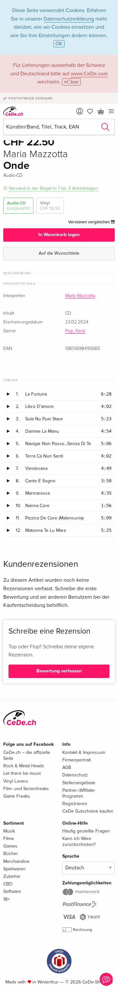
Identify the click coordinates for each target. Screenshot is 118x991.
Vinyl (50, 206)
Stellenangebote (78, 783)
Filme (8, 838)
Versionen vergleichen (89, 222)
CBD (7, 884)
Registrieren (74, 803)
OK (59, 43)
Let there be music (22, 773)
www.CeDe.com (89, 73)
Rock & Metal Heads (23, 766)
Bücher (10, 853)
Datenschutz (75, 775)
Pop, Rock (75, 331)
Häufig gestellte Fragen (86, 831)
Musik (9, 831)
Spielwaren (14, 869)
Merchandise (16, 861)
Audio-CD (18, 206)
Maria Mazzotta (80, 295)
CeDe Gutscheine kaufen (87, 811)
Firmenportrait (76, 760)
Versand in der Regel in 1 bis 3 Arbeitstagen (53, 188)
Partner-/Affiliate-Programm (79, 793)
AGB (66, 767)
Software (12, 891)
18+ (6, 899)
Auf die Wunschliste (59, 253)
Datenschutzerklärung (69, 19)
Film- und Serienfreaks (26, 788)
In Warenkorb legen (59, 234)
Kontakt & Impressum (83, 752)
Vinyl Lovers (15, 781)
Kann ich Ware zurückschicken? (79, 841)
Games (10, 846)
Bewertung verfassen (59, 671)
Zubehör (12, 876)
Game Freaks (16, 796)
